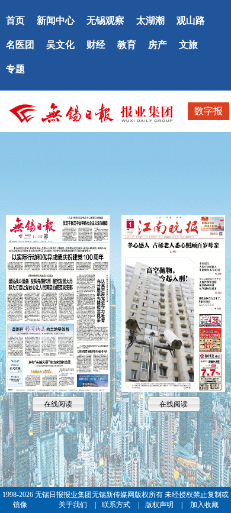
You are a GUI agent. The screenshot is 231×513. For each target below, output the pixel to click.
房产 (157, 45)
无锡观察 (105, 20)
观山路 (191, 20)
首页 (15, 20)
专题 (15, 69)
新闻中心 (56, 20)
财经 (95, 45)
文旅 (188, 45)
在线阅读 (58, 303)
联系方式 (117, 505)
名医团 (20, 45)
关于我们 (74, 505)
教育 (126, 45)
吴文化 (60, 45)
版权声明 (160, 505)
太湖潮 (150, 20)
